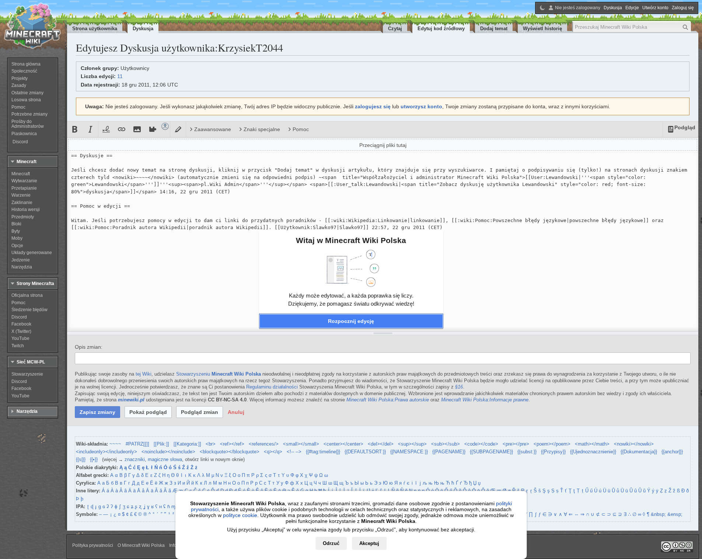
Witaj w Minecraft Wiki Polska (351, 240)
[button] (351, 321)
